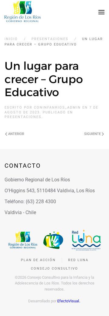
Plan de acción (38, 260)
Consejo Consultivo (54, 269)
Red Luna (78, 260)
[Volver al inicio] (23, 12)
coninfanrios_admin (57, 107)
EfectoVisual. (68, 301)
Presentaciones (23, 117)
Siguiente (92, 134)
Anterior (16, 134)
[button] (101, 12)
